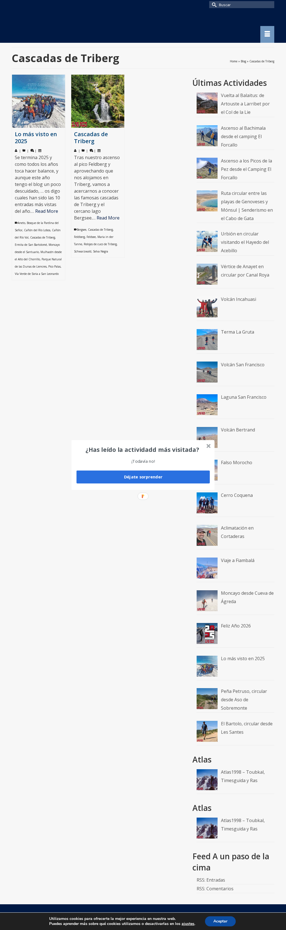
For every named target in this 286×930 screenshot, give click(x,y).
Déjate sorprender (143, 477)
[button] (142, 449)
